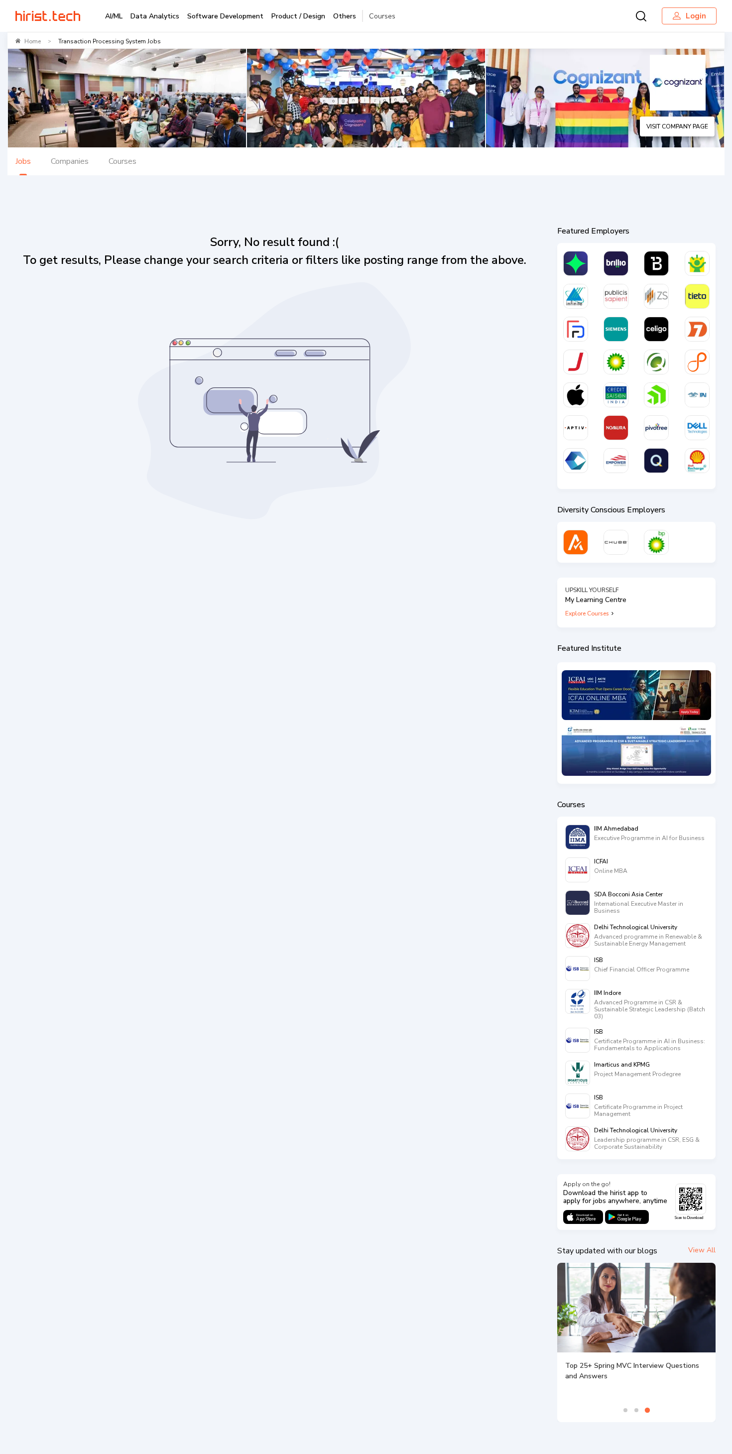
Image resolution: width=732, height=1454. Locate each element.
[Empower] (616, 460)
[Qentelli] (656, 460)
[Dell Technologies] (697, 427)
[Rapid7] (697, 329)
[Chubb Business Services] (616, 542)
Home (32, 41)
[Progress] (656, 394)
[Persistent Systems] (697, 362)
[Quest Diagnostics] (656, 362)
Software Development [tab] (225, 16)
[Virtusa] (575, 263)
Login (696, 16)
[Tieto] (697, 296)
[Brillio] (616, 263)
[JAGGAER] (575, 362)
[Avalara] (575, 542)
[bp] (616, 362)
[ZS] (656, 296)
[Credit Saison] (616, 394)
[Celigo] (656, 329)
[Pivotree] (656, 427)
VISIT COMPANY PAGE (677, 126)
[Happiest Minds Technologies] (697, 263)
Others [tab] (344, 16)
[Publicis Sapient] (616, 296)
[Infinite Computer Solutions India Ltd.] (575, 296)
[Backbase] (656, 263)
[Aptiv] (575, 427)
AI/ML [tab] (113, 16)
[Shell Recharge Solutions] (697, 460)
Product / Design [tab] (298, 16)
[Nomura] (616, 427)
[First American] (697, 394)
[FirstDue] (575, 329)
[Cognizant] (575, 460)
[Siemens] (616, 329)
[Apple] (575, 394)
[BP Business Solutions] (656, 542)
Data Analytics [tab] (154, 16)
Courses (382, 16)
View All (702, 1250)
